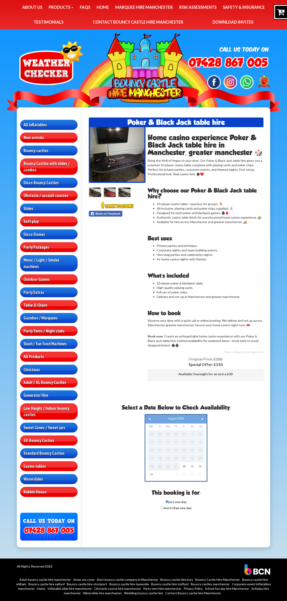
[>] (202, 419)
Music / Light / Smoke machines (41, 263)
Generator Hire (36, 395)
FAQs (85, 7)
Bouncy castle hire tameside (129, 584)
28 (184, 466)
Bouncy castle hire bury (176, 579)
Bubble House (35, 492)
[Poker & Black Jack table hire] (117, 154)
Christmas (32, 370)
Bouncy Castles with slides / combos (47, 166)
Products (60, 7)
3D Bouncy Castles (39, 440)
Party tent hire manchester (162, 588)
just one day (177, 502)
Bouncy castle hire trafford (170, 584)
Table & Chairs (36, 305)
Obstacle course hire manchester (117, 588)
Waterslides (33, 479)
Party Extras (34, 292)
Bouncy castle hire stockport (87, 584)
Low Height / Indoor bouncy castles (46, 411)
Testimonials (48, 22)
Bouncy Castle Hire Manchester (217, 579)
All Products (34, 356)
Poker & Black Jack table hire (243, 352)
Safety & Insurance (244, 7)
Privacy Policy (193, 588)
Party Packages (36, 247)
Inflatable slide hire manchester (70, 588)
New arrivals (34, 137)
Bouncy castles (36, 150)
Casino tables (35, 466)
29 (192, 466)
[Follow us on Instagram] (230, 82)
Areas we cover (84, 579)
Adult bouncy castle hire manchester (45, 579)
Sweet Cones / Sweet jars (44, 427)
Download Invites (233, 22)
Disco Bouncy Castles (41, 183)
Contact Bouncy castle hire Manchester (138, 22)
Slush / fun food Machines (45, 344)
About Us (32, 7)
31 (151, 474)
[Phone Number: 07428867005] (228, 63)
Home (103, 7)
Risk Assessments (198, 7)
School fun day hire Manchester (227, 588)
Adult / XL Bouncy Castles (45, 382)
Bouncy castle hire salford (46, 584)
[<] (149, 419)
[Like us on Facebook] (214, 82)
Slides (28, 208)
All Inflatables (35, 125)
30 (200, 466)
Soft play (31, 221)
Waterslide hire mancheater (102, 593)
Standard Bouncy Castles (44, 453)
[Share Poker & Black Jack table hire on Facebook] (117, 214)
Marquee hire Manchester (144, 7)
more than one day (177, 508)
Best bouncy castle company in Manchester (127, 579)
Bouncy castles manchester (210, 584)
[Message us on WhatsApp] (247, 82)
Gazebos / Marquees (41, 318)
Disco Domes (34, 234)
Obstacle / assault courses (46, 195)
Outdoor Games (37, 279)
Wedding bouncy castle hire (143, 593)
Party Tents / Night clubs (44, 331)
